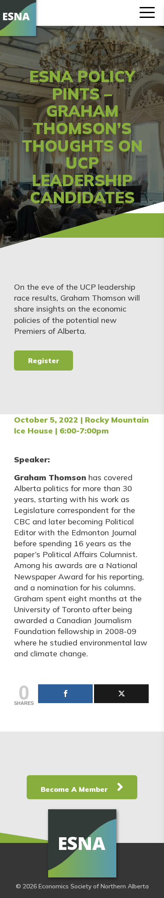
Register (43, 360)
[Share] (65, 693)
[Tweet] (121, 693)
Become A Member (75, 789)
